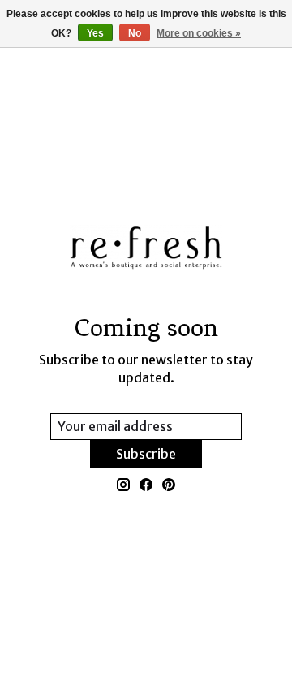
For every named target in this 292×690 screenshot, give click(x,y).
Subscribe (146, 454)
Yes (95, 33)
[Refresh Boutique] (146, 247)
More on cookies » (199, 33)
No (134, 33)
